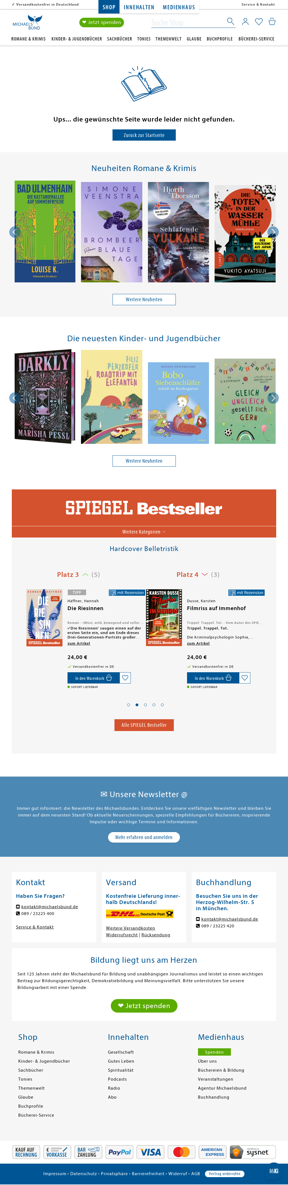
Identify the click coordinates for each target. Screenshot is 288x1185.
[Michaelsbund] (27, 24)
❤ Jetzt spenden (101, 22)
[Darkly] (44, 397)
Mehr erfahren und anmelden (144, 837)
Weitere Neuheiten (144, 299)
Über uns (207, 1061)
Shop (109, 7)
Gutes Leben (121, 1061)
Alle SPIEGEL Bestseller (144, 725)
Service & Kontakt (258, 4)
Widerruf (177, 1173)
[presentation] (15, 232)
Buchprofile (220, 39)
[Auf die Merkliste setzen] (125, 677)
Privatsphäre (114, 1173)
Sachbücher (119, 39)
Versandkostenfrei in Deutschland (47, 4)
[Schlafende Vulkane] (178, 233)
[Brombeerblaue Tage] (111, 233)
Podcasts (117, 1079)
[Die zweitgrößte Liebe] (163, 619)
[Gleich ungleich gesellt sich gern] (245, 402)
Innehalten (139, 7)
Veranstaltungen (215, 1079)
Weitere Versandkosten (130, 928)
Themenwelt (169, 39)
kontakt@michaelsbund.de (49, 906)
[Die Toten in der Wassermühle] (245, 234)
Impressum (54, 1173)
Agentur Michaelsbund (222, 1088)
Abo (112, 1097)
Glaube (194, 39)
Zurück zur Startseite (144, 135)
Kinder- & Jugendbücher (76, 39)
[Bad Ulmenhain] (44, 232)
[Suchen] (231, 22)
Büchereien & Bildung (221, 1070)
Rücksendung (155, 934)
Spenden (214, 1052)
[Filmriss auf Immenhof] (44, 617)
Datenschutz (83, 1173)
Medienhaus (179, 7)
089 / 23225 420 (217, 925)
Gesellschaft (121, 1052)
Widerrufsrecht (122, 934)
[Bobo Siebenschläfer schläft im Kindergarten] (178, 404)
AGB (195, 1173)
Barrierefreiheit (148, 1173)
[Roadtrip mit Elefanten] (111, 398)
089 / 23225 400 (37, 913)
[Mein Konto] (245, 21)
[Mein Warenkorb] (272, 21)
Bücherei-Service (256, 39)
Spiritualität (121, 1070)
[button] (128, 704)
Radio (114, 1088)
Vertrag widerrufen (224, 1173)
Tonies (144, 39)
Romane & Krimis (28, 39)
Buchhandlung (214, 1097)
